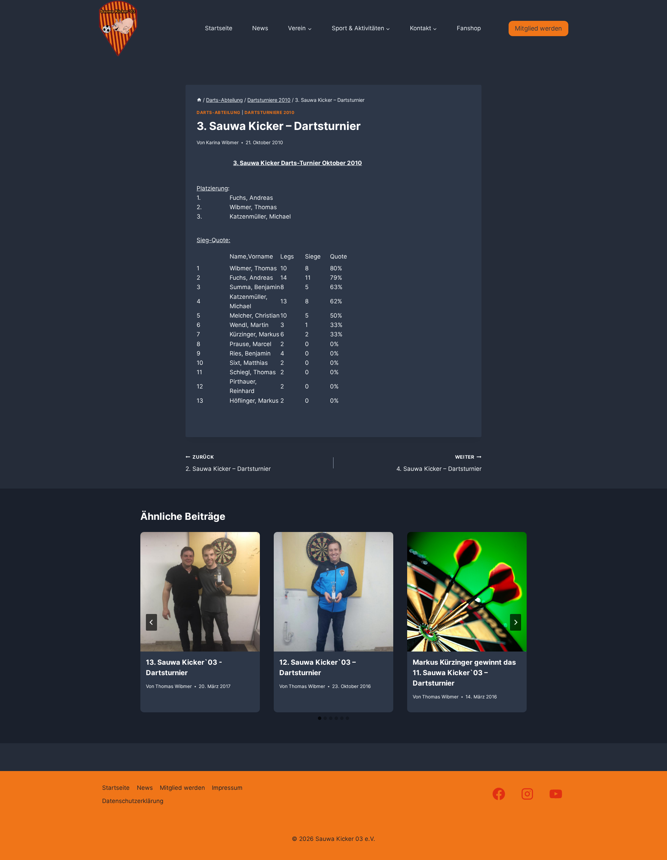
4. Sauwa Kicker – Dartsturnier (438, 463)
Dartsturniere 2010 (270, 112)
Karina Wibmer (222, 142)
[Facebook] (498, 793)
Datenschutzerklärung (132, 800)
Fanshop (469, 28)
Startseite (218, 28)
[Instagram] (527, 793)
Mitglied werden (538, 28)
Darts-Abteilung (218, 112)
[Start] (199, 100)
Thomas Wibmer (173, 686)
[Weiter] (515, 622)
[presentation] (200, 592)
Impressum (227, 787)
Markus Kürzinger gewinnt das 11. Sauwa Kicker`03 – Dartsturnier (464, 672)
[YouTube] (556, 793)
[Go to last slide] (151, 622)
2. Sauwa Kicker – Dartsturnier (228, 463)
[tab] (319, 718)
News (260, 28)
